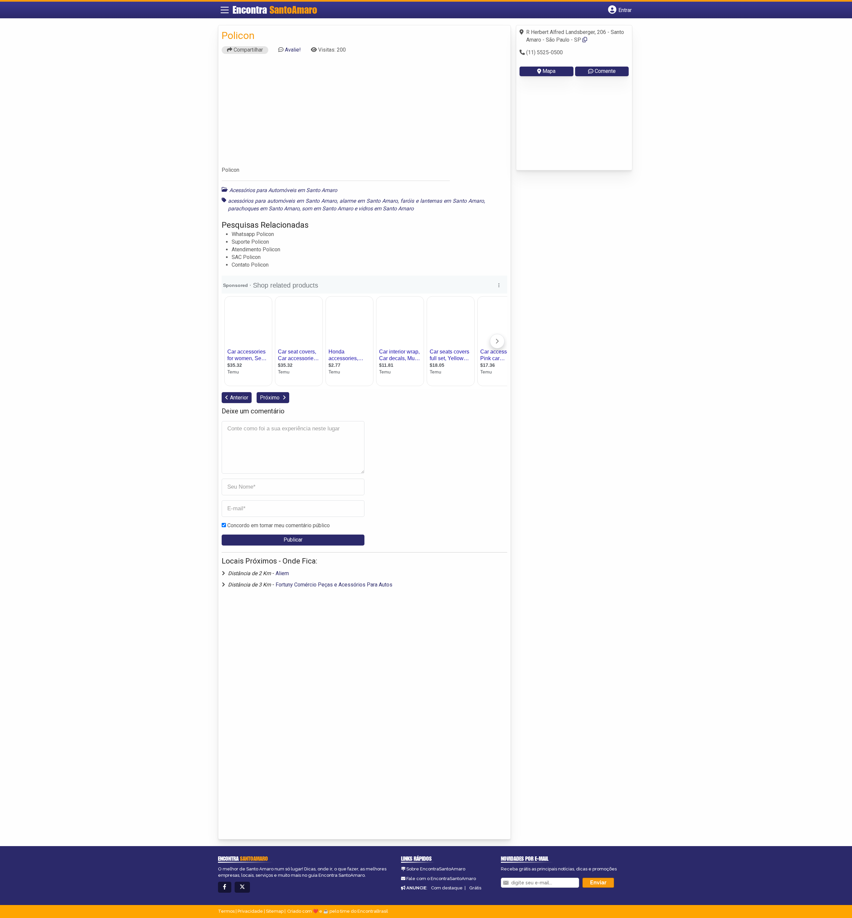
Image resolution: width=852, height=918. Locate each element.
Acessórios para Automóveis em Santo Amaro (283, 190)
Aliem (282, 573)
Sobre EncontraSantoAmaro (435, 868)
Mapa (548, 71)
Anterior (239, 397)
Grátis (475, 887)
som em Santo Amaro (327, 208)
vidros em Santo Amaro (386, 208)
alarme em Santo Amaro (368, 201)
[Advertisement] (364, 113)
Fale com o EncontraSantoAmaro (441, 878)
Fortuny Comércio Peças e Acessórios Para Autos (334, 584)
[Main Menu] (224, 10)
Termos (226, 911)
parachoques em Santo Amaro (264, 208)
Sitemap (275, 911)
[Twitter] (242, 887)
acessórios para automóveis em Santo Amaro (282, 201)
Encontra (275, 10)
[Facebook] (224, 887)
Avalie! (293, 50)
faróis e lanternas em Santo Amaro (442, 201)
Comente (605, 71)
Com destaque (447, 887)
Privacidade (250, 911)
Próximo (270, 397)
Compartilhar (247, 50)
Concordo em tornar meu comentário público (278, 525)
